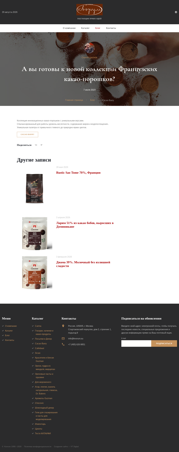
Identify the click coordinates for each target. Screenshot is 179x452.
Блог (97, 28)
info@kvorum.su (75, 338)
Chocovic (39, 403)
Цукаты (38, 429)
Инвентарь (40, 424)
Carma (38, 326)
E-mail (123, 338)
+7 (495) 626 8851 (76, 344)
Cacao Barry (27, 134)
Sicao (37, 353)
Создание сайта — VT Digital (66, 446)
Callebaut (39, 348)
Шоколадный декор (44, 408)
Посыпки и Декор (43, 339)
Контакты (111, 28)
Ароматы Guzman (43, 398)
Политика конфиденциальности (37, 446)
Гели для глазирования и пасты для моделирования (46, 415)
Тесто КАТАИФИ (43, 433)
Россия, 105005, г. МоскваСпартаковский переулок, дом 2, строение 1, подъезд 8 (89, 329)
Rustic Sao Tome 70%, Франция (78, 172)
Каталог (85, 28)
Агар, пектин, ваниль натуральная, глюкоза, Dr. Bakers (46, 390)
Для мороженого (43, 382)
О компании (69, 28)
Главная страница (74, 100)
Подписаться (164, 343)
